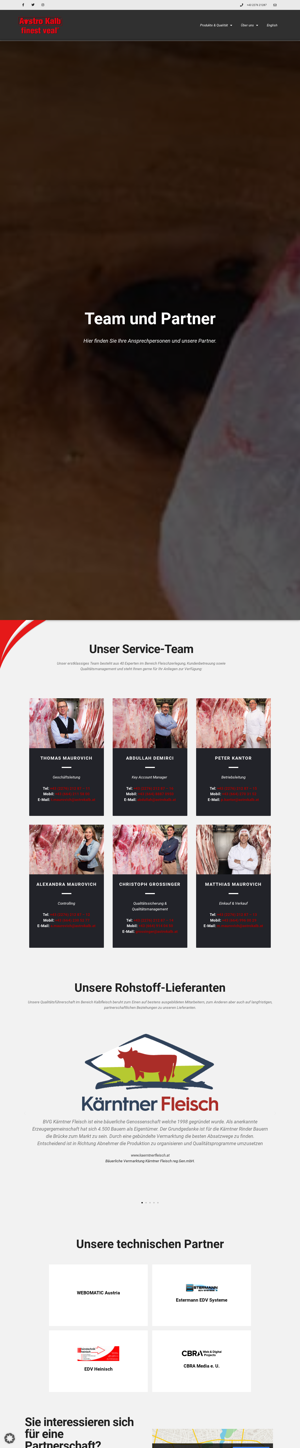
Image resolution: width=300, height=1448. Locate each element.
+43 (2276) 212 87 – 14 (153, 920)
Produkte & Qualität (214, 25)
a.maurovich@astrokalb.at (73, 926)
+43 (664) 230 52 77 (72, 920)
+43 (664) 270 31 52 (239, 794)
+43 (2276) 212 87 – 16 (153, 788)
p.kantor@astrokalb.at (240, 799)
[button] (25, 1113)
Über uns (247, 25)
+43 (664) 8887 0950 (156, 794)
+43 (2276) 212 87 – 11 (70, 788)
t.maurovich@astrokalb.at (73, 799)
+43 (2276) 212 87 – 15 (237, 788)
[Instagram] (43, 5)
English (272, 25)
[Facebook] (23, 5)
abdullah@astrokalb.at (156, 799)
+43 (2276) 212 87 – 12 (70, 914)
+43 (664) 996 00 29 (239, 920)
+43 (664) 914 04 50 (156, 926)
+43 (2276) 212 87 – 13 (237, 914)
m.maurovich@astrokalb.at (240, 926)
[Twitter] (33, 5)
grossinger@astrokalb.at (157, 931)
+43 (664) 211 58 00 (72, 794)
